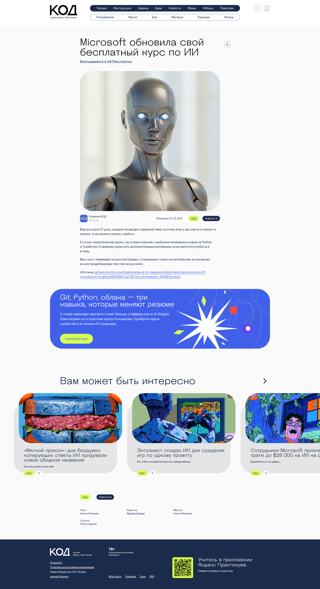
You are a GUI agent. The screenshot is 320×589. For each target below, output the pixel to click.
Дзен (143, 576)
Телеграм (227, 8)
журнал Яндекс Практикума (63, 17)
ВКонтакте (115, 576)
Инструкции (122, 8)
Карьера (204, 17)
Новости (175, 8)
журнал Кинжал (59, 576)
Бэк (154, 17)
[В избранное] (227, 44)
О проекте (56, 562)
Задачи (143, 8)
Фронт (133, 17)
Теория (101, 8)
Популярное (105, 17)
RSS (152, 576)
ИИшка (208, 8)
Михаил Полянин (136, 513)
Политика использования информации (72, 567)
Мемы (192, 8)
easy (193, 218)
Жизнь (229, 17)
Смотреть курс (76, 339)
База (158, 8)
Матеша (177, 17)
